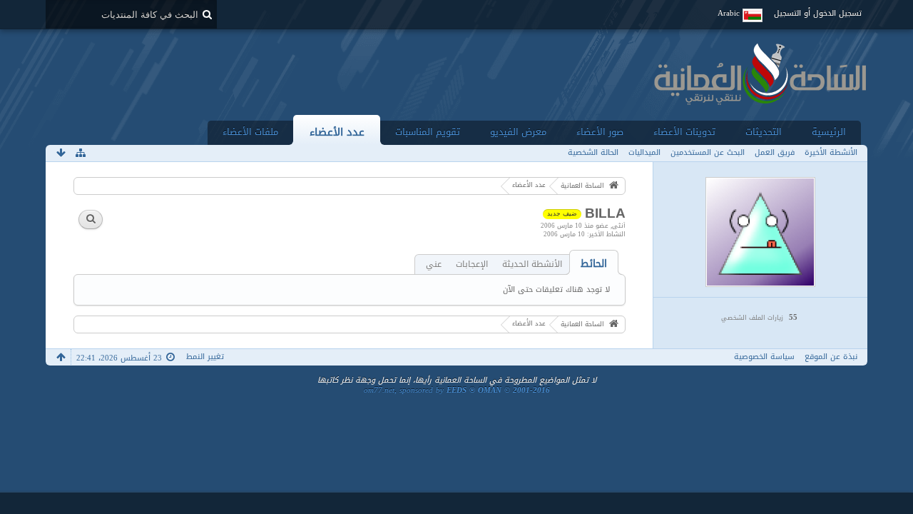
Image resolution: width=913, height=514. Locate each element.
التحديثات (763, 132)
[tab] (593, 264)
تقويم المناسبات (427, 132)
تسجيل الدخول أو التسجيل (818, 13)
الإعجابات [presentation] (472, 264)
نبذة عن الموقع (831, 356)
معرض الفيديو (518, 132)
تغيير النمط (205, 356)
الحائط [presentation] (594, 263)
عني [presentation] (434, 264)
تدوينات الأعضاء (684, 132)
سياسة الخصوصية (764, 356)
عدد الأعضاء (337, 131)
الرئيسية (829, 132)
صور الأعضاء (599, 132)
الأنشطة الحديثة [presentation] (532, 264)
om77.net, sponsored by (457, 390)
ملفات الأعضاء (250, 132)
